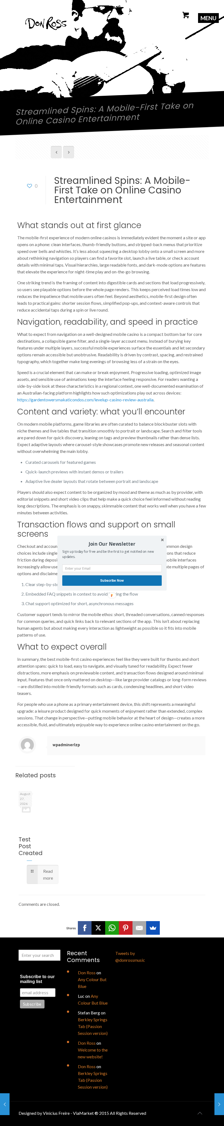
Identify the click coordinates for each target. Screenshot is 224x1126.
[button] (112, 543)
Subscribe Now (112, 580)
